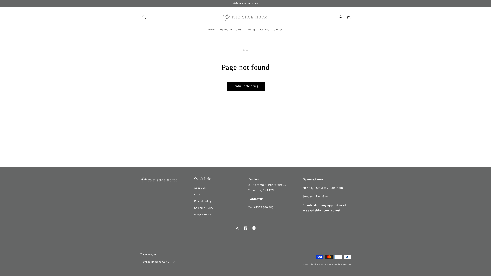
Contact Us (201, 194)
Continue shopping (246, 86)
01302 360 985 (264, 207)
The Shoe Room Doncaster (322, 264)
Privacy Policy (202, 214)
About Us (200, 187)
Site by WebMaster (342, 264)
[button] (144, 17)
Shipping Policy (203, 207)
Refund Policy (202, 201)
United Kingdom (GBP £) (156, 261)
